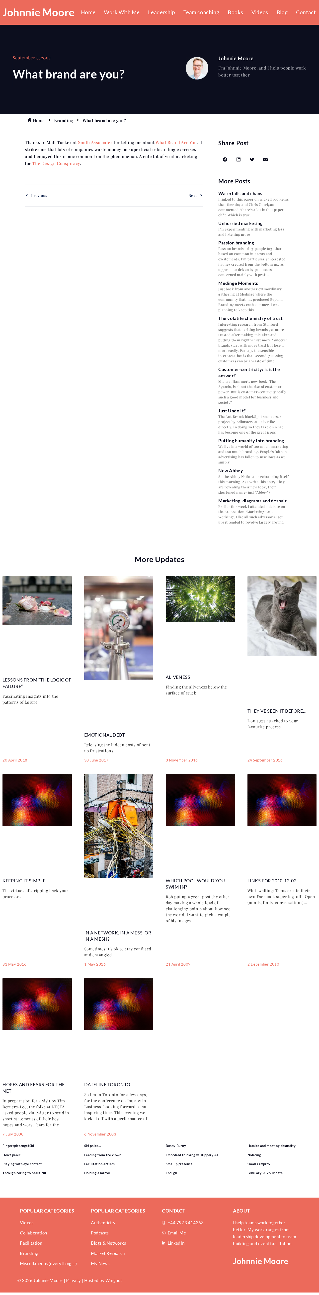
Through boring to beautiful (24, 1173)
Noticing (254, 1155)
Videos (259, 12)
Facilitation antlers (99, 1164)
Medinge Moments (238, 283)
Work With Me (122, 12)
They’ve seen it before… (277, 711)
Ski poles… (92, 1146)
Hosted (91, 1280)
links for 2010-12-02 (272, 880)
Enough (171, 1173)
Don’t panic (11, 1155)
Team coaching (201, 12)
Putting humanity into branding (251, 440)
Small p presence (179, 1164)
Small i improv (258, 1164)
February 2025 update (265, 1173)
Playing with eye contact (22, 1164)
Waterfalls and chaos (240, 193)
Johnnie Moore (38, 12)
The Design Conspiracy (56, 163)
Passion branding (236, 242)
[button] (225, 159)
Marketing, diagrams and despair (252, 500)
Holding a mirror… (98, 1173)
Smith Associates (95, 142)
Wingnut (113, 1280)
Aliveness (178, 677)
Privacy (73, 1280)
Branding (63, 120)
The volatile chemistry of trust (250, 318)
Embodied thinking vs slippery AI (192, 1155)
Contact (306, 12)
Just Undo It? (232, 410)
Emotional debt (104, 735)
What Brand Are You (176, 142)
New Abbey (230, 470)
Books (235, 12)
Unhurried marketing (240, 223)
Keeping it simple (23, 880)
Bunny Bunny (176, 1146)
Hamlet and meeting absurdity (271, 1146)
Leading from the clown (102, 1155)
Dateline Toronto (107, 1084)
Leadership (161, 12)
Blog (282, 12)
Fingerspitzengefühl (18, 1146)
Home (88, 12)
